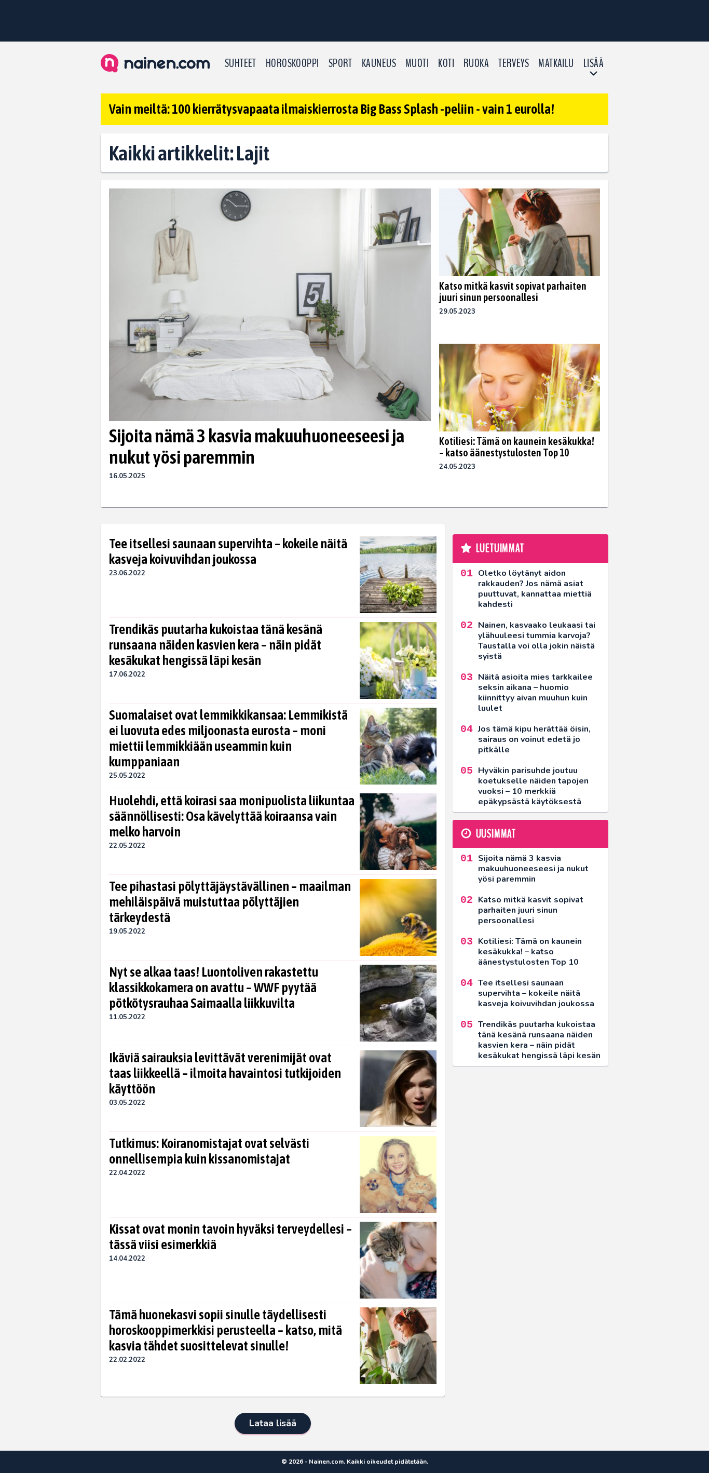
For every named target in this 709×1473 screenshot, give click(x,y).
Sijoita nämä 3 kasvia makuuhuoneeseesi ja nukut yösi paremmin (256, 446)
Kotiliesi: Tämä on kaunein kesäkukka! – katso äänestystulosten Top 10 (516, 446)
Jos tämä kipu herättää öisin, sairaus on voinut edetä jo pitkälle (534, 739)
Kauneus (379, 63)
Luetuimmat (500, 548)
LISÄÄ (593, 63)
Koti (446, 63)
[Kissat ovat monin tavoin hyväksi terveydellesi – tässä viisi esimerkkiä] (398, 1260)
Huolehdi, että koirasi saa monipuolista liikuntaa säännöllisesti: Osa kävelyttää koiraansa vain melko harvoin (231, 816)
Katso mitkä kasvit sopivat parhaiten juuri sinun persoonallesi (513, 291)
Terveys (513, 63)
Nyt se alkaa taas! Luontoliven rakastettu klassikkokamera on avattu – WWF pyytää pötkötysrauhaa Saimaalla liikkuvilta (213, 987)
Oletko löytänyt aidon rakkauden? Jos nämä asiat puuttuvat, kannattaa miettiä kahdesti (535, 588)
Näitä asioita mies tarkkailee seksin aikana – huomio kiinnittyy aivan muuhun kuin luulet (535, 692)
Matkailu (556, 63)
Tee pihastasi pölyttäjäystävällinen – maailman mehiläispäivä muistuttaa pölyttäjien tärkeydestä (230, 902)
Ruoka (476, 63)
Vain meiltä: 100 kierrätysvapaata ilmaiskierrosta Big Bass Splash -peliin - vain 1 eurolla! (331, 109)
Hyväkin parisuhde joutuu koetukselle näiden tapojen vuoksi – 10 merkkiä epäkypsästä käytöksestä (533, 786)
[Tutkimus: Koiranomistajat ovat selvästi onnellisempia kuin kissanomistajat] (398, 1174)
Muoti (417, 63)
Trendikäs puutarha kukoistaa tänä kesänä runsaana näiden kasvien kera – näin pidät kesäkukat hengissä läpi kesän (215, 644)
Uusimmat (496, 834)
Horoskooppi (292, 63)
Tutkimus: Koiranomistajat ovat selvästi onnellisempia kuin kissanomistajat (209, 1151)
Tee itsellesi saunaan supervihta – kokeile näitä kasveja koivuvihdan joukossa (228, 551)
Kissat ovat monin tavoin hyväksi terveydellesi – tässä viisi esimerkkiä (230, 1236)
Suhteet (240, 63)
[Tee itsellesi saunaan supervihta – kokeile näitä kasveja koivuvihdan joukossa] (398, 574)
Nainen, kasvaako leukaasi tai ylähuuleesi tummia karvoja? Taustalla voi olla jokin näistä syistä (536, 640)
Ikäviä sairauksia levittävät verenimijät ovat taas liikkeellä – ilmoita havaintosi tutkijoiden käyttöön (225, 1073)
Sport (340, 63)
